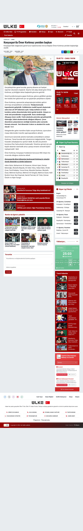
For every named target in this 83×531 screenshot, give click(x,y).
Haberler (6, 39)
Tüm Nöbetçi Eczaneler (68, 389)
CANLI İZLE (8, 32)
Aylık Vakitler (61, 268)
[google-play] (45, 420)
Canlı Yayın (39, 397)
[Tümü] (77, 241)
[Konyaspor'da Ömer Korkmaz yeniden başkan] (29, 70)
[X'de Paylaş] (65, 52)
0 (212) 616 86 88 (63, 384)
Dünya (43, 32)
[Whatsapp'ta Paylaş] (68, 52)
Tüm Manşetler (32, 416)
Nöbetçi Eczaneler (13, 412)
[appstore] (37, 420)
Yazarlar (69, 35)
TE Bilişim (76, 425)
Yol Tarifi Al (72, 374)
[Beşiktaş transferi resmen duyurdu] (44, 237)
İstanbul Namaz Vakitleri (52, 412)
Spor (51, 32)
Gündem (34, 32)
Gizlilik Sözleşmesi (61, 397)
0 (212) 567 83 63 (63, 374)
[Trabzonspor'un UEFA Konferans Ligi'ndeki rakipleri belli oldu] (12, 221)
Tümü (76, 93)
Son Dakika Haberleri (52, 416)
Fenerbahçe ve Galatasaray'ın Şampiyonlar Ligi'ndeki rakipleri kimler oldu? (28, 245)
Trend (70, 32)
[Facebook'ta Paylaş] (62, 52)
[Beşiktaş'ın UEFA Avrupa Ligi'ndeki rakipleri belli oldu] (28, 221)
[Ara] (75, 33)
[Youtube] (17, 397)
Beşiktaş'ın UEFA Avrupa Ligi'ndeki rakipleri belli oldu (28, 228)
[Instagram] (13, 397)
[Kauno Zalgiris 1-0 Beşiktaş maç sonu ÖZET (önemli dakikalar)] (12, 237)
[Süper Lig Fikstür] (77, 189)
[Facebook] (5, 397)
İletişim (77, 397)
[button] (56, 109)
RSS (7, 425)
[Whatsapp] (22, 397)
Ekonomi (60, 32)
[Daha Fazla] (71, 52)
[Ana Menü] (78, 33)
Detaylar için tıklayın (67, 183)
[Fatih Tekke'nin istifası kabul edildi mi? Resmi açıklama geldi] (44, 221)
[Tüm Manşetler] (77, 118)
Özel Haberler (8, 35)
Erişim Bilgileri (49, 397)
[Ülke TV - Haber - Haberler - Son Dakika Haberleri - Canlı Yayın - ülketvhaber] (15, 26)
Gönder (8, 272)
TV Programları (21, 32)
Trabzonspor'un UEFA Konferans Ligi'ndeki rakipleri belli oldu (11, 228)
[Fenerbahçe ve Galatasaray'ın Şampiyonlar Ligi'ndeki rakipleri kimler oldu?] (28, 237)
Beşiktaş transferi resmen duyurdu (42, 243)
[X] (9, 397)
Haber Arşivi (71, 416)
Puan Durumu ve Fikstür (13, 416)
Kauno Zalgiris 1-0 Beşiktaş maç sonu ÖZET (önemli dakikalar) (12, 244)
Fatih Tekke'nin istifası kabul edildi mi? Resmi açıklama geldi (44, 228)
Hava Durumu (33, 412)
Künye (71, 397)
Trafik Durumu (71, 412)
